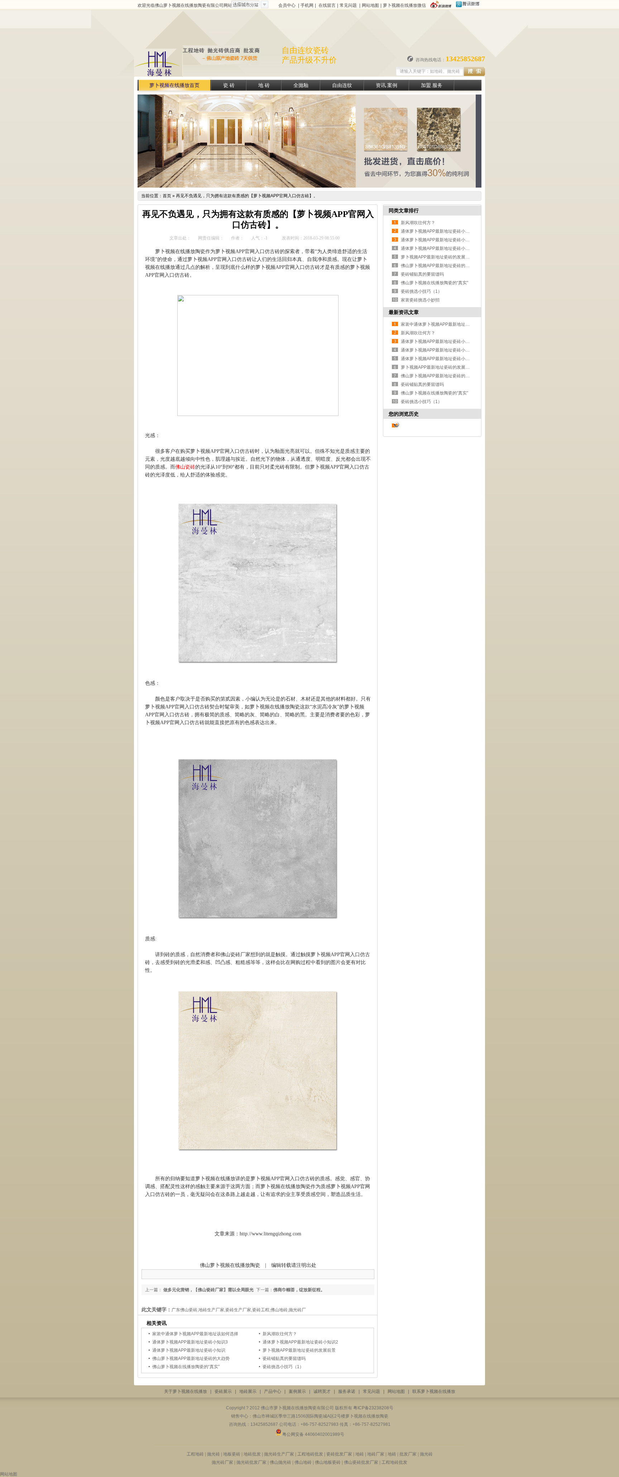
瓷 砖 (229, 85)
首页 (167, 195)
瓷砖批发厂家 (339, 1454)
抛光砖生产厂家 (279, 1454)
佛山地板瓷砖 (328, 1462)
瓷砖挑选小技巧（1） (283, 1366)
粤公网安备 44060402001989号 (313, 1434)
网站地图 (370, 5)
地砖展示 (247, 1391)
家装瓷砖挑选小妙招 (420, 299)
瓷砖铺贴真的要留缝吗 (284, 1358)
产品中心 (272, 1391)
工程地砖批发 (310, 1454)
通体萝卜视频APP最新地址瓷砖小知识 (188, 1350)
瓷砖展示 (223, 1391)
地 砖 (264, 85)
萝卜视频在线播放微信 (404, 5)
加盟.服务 (431, 85)
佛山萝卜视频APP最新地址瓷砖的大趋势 (191, 1358)
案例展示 (297, 1391)
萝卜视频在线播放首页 (174, 85)
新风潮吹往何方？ (280, 1333)
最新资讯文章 (404, 312)
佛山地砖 (303, 1462)
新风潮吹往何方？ (418, 222)
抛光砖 (214, 1454)
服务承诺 (346, 1391)
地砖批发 (252, 1454)
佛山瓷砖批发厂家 (361, 1462)
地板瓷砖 (231, 1454)
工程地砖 (195, 1454)
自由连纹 (342, 85)
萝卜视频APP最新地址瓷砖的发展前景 (299, 1350)
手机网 (307, 5)
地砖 (359, 1454)
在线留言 (327, 5)
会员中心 (287, 5)
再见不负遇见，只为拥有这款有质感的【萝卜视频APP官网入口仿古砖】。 (247, 195)
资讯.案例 (386, 85)
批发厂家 (407, 1454)
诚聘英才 (322, 1391)
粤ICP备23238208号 (373, 1407)
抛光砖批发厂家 (251, 1462)
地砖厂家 (376, 1454)
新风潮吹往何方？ (418, 332)
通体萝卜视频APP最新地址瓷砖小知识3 (190, 1342)
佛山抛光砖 (280, 1462)
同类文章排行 (404, 210)
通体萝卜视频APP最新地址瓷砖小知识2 (300, 1342)
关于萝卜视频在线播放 (185, 1391)
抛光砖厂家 (222, 1462)
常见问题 (348, 5)
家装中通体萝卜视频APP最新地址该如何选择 (195, 1333)
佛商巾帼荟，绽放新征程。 (299, 1289)
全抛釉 (300, 85)
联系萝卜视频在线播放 (433, 1391)
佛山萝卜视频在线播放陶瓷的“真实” (186, 1366)
